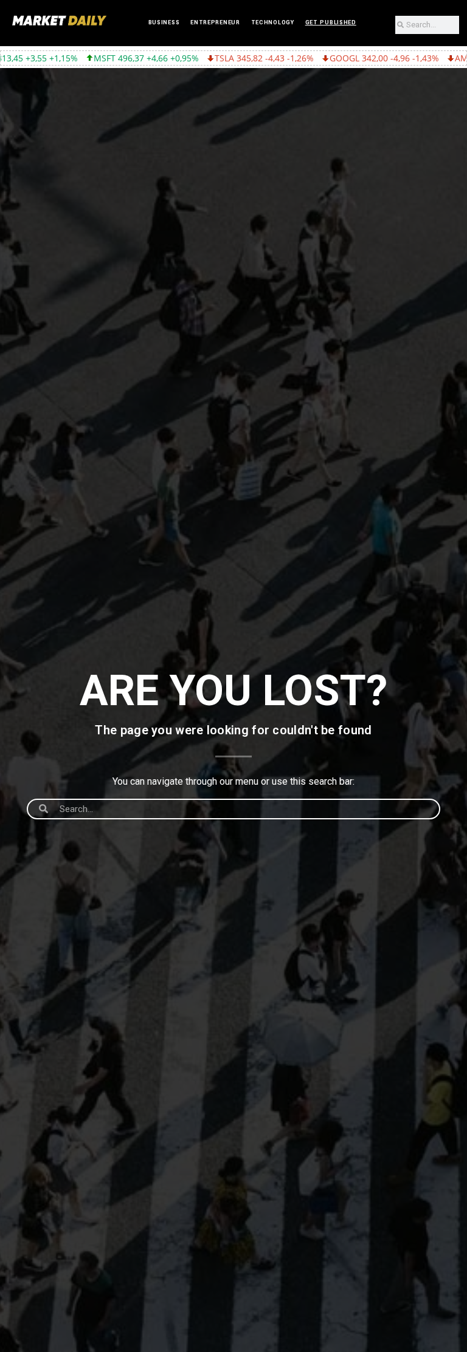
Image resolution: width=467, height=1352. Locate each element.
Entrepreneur (215, 23)
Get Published (330, 23)
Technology (272, 23)
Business (164, 23)
